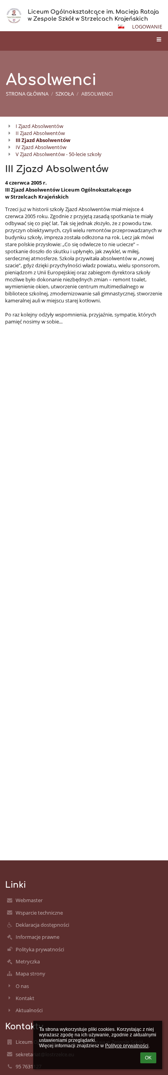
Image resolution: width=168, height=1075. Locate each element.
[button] (121, 26)
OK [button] (148, 1058)
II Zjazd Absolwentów (40, 133)
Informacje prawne (37, 936)
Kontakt (25, 998)
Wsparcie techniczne (39, 912)
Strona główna (27, 93)
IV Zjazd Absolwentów (41, 147)
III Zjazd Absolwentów (43, 140)
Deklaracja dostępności (42, 924)
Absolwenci (97, 93)
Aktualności (29, 1010)
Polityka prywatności (40, 949)
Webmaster (29, 900)
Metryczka (28, 961)
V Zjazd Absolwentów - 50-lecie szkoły (59, 154)
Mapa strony (30, 973)
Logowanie (147, 26)
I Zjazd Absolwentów (39, 126)
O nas (22, 986)
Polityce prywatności (126, 1045)
